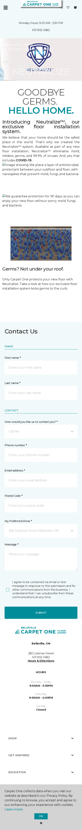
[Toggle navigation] (5, 7)
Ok (41, 816)
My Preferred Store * (18, 521)
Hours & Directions (41, 661)
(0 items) (75, 7)
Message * (11, 544)
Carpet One (10, 44)
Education (17, 772)
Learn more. (14, 809)
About (28, 44)
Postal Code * (13, 495)
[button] (61, 7)
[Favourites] (68, 7)
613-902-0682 (41, 30)
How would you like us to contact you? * (31, 422)
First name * (13, 357)
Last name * (12, 383)
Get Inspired (18, 755)
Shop (12, 738)
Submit (41, 612)
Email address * (15, 470)
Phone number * (16, 445)
